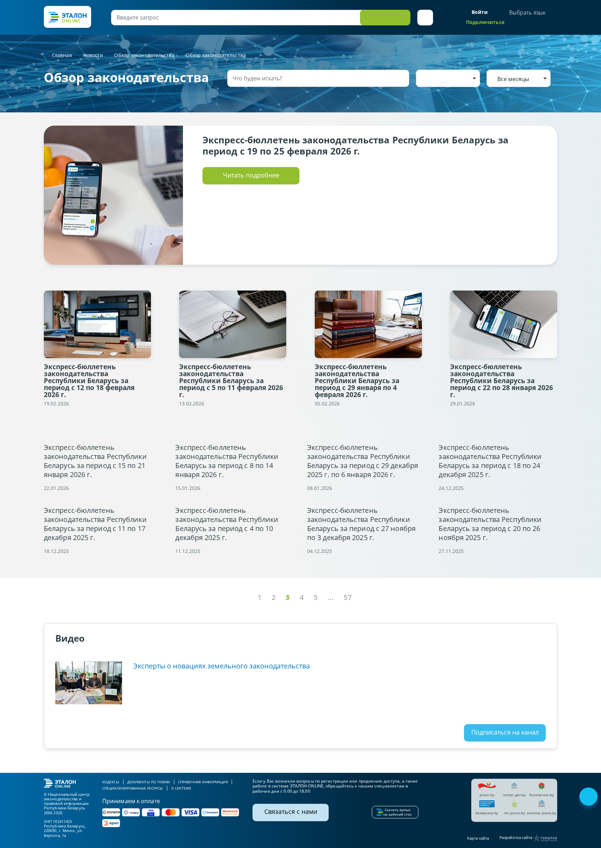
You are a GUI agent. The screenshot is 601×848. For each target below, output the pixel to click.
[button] (425, 17)
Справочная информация (203, 781)
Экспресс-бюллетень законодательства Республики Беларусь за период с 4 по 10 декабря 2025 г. (226, 524)
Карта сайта (478, 838)
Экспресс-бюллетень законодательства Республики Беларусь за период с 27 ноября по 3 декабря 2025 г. (361, 524)
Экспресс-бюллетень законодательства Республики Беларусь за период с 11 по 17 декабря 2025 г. (95, 524)
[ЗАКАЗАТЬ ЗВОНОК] (589, 797)
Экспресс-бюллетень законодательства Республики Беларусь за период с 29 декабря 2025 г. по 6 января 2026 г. (362, 461)
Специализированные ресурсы (132, 788)
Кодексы (110, 781)
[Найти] (402, 78)
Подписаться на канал (505, 732)
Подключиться (485, 22)
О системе (181, 788)
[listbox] (448, 78)
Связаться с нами (290, 811)
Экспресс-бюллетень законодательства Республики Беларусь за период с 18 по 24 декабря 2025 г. (490, 461)
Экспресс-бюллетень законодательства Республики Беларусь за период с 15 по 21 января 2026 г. (95, 461)
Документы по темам (148, 781)
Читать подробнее (251, 175)
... (331, 597)
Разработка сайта (516, 837)
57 (348, 597)
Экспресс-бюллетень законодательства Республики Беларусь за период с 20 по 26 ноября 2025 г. (490, 524)
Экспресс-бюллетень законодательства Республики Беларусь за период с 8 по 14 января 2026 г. (226, 461)
